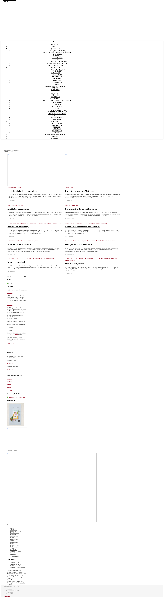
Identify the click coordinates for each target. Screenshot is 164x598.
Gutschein (57, 56)
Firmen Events (57, 71)
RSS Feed (9, 390)
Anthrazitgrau (11, 240)
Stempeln (98, 240)
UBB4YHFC (10, 343)
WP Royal (16, 586)
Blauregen (17, 258)
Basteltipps (10, 205)
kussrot (78, 205)
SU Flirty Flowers (87, 223)
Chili (22, 258)
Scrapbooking (14, 550)
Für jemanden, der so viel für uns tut (81, 209)
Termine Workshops (57, 69)
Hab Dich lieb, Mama (74, 264)
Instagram (9, 379)
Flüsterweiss (68, 240)
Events (19, 187)
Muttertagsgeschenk (16, 262)
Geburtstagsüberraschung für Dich (57, 52)
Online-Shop (14, 334)
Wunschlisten (57, 58)
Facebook (9, 381)
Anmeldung (10, 293)
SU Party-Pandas (43, 223)
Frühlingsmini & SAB (57, 50)
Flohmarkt (55, 90)
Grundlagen (57, 77)
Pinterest (9, 387)
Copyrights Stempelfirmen (55, 86)
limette (24, 223)
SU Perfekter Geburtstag (100, 223)
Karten (76, 187)
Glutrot (67, 223)
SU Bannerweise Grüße (91, 258)
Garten (12, 540)
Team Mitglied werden (58, 62)
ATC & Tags (13, 530)
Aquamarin (11, 258)
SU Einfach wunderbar (108, 240)
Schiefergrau (78, 223)
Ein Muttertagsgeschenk (18, 209)
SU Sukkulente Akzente (47, 258)
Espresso (67, 205)
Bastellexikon (57, 75)
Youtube (9, 384)
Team (57, 60)
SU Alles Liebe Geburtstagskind (29, 240)
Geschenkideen (69, 187)
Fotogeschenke (14, 539)
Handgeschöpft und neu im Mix (79, 244)
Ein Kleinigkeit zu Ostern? (19, 244)
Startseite (55, 45)
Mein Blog (55, 46)
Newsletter (57, 54)
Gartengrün (28, 258)
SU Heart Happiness (32, 223)
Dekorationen (14, 536)
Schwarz (93, 240)
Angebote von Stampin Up (57, 63)
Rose (88, 240)
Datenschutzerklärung (13, 590)
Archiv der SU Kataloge (57, 65)
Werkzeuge (57, 80)
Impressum (10, 592)
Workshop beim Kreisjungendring (23, 191)
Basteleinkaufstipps (15, 531)
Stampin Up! (55, 48)
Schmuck (12, 548)
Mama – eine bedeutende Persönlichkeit (82, 227)
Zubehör (57, 84)
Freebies (55, 88)
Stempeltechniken (15, 554)
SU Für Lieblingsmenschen (106, 258)
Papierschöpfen (82, 240)
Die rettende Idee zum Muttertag (79, 191)
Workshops (55, 67)
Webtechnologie (14, 556)
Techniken (57, 78)
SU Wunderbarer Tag (55, 223)
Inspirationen (57, 82)
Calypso (10, 223)
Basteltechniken (12, 187)
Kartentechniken (14, 545)
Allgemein (13, 528)
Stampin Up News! (15, 551)
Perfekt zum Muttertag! (18, 227)
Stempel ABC (55, 73)
